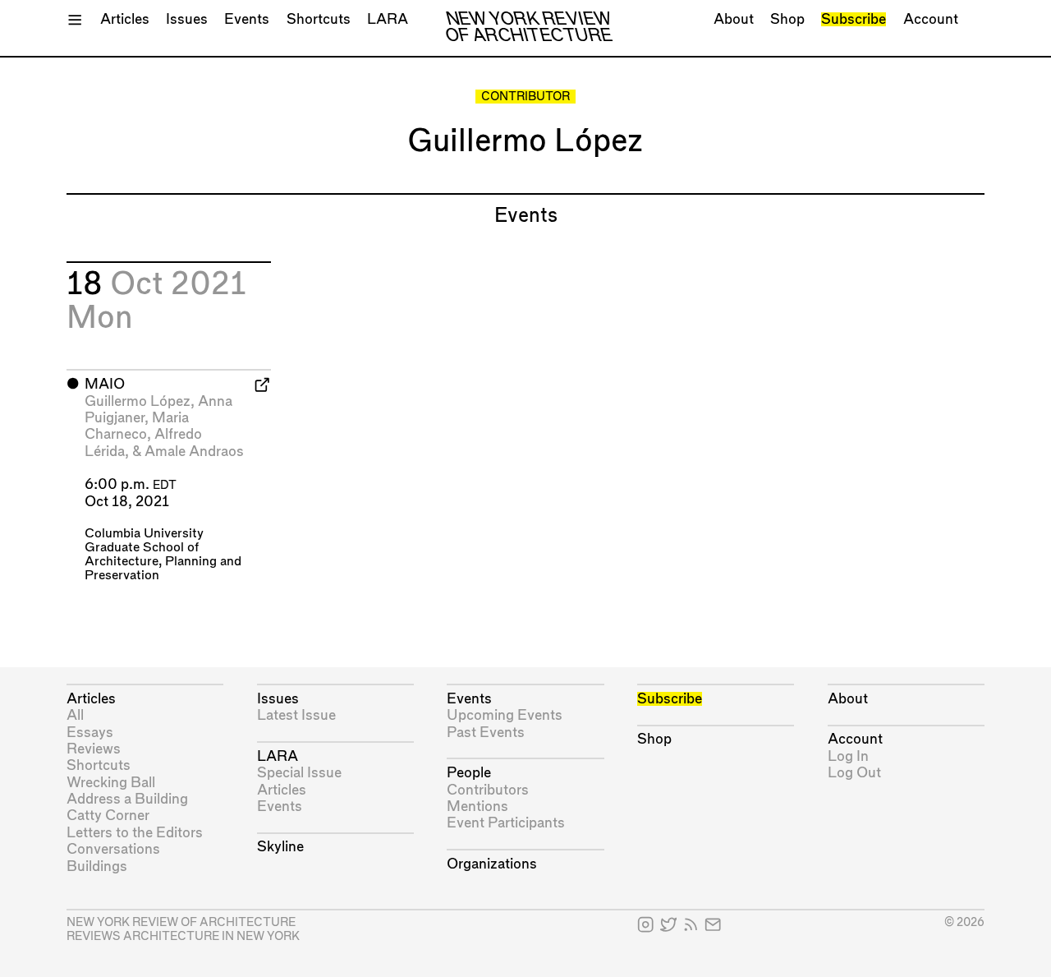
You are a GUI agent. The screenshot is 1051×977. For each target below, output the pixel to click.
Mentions (477, 806)
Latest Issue (296, 715)
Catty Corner (108, 816)
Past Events (486, 733)
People (469, 773)
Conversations (113, 849)
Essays (90, 733)
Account (930, 19)
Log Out (854, 773)
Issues (187, 19)
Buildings (97, 866)
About (734, 19)
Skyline (280, 847)
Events (246, 19)
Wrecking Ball (111, 783)
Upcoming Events (504, 715)
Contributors (488, 790)
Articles (124, 19)
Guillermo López (137, 401)
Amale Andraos (194, 452)
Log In (848, 756)
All (75, 715)
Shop (787, 19)
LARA (387, 19)
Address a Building (127, 799)
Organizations (492, 864)
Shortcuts (319, 19)
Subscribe (853, 19)
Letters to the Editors (135, 833)
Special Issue (299, 773)
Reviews (94, 749)
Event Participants (506, 823)
